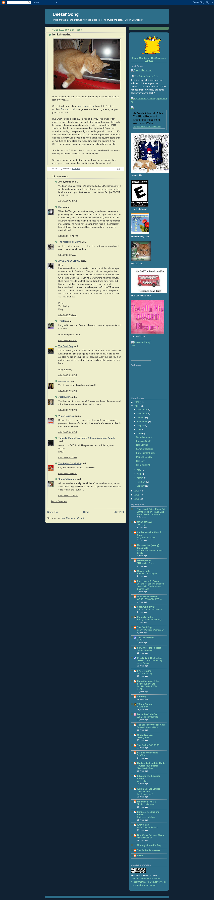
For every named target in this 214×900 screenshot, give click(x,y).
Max (60, 207)
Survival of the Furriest (149, 648)
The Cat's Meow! (145, 638)
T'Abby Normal (144, 704)
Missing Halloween (145, 804)
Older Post (119, 512)
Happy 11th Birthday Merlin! (149, 609)
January (141, 486)
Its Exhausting (143, 465)
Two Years (141, 755)
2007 (137, 491)
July (139, 429)
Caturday (141, 697)
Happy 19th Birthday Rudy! (149, 619)
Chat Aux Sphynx (146, 607)
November (142, 414)
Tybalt (61, 321)
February (141, 482)
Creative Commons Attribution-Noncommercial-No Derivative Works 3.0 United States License (149, 882)
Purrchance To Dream (148, 581)
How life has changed (147, 573)
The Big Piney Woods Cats (151, 725)
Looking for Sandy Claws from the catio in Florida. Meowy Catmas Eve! (150, 586)
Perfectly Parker (145, 617)
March (140, 478)
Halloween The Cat (146, 802)
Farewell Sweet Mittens (147, 727)
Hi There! (141, 640)
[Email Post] (118, 169)
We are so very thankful (147, 717)
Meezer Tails (143, 571)
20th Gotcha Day (144, 673)
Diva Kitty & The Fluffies (149, 658)
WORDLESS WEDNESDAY (149, 599)
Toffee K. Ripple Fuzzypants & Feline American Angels (86, 438)
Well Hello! (142, 781)
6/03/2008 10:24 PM (68, 236)
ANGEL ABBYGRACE (69, 261)
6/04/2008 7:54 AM (67, 315)
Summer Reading (144, 449)
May (139, 470)
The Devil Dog (65, 346)
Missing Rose (143, 737)
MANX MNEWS (144, 522)
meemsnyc (64, 381)
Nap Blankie (142, 445)
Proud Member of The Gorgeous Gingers (149, 59)
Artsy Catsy (143, 825)
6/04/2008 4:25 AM (67, 255)
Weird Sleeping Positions (148, 514)
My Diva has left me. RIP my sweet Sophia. (149, 661)
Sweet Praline (144, 671)
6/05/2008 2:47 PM (67, 458)
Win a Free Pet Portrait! (147, 827)
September (142, 422)
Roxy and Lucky (69, 109)
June (139, 433)
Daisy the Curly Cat (147, 714)
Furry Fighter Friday (145, 453)
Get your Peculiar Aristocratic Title (146, 126)
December (142, 410)
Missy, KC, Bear (145, 735)
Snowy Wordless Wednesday (150, 630)
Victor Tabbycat (66, 416)
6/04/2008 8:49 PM (67, 432)
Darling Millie (144, 561)
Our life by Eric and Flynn (150, 835)
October (141, 418)
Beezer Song (66, 14)
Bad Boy (140, 461)
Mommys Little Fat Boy (149, 845)
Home (86, 512)
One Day (141, 524)
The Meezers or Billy (69, 242)
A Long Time (142, 707)
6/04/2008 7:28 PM (67, 410)
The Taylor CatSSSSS (69, 463)
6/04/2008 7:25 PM (67, 391)
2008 (137, 406)
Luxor (140, 855)
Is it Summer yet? (145, 794)
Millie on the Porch (145, 563)
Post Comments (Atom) (72, 518)
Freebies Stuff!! (143, 441)
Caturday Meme (144, 437)
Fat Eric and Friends (147, 753)
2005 (137, 499)
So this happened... (146, 650)
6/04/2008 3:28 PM (67, 375)
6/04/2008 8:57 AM (67, 340)
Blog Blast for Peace (146, 537)
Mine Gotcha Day (145, 768)
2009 (137, 402)
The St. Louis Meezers (148, 850)
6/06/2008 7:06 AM (67, 473)
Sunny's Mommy (67, 479)
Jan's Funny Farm (85, 106)
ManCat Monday (144, 457)
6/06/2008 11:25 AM (68, 495)
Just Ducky (64, 397)
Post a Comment (59, 501)
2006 (137, 495)
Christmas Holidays (146, 817)
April (139, 474)
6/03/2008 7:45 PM (67, 201)
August (140, 425)
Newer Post (53, 512)
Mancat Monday (144, 838)
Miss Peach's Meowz (147, 597)
